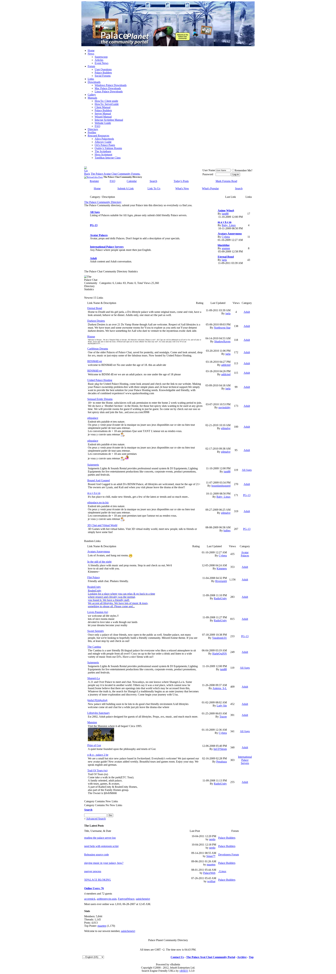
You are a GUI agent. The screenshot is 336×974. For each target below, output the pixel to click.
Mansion (92, 722)
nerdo (212, 839)
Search (153, 181)
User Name (208, 170)
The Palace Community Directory (102, 202)
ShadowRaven (222, 341)
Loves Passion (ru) (97, 612)
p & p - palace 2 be (97, 754)
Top (251, 957)
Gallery (92, 94)
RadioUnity (220, 598)
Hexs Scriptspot (103, 154)
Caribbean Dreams (97, 348)
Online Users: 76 (94, 888)
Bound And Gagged (98, 480)
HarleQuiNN (219, 653)
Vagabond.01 (219, 637)
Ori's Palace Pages (105, 145)
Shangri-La (93, 678)
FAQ (97, 126)
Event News (101, 63)
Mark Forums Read (226, 181)
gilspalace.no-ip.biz (98, 502)
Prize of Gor (94, 745)
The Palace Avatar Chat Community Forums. (115, 173)
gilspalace (92, 417)
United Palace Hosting (99, 380)
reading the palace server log (100, 837)
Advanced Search (96, 818)
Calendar (132, 181)
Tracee (223, 716)
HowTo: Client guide (106, 100)
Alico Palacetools (104, 138)
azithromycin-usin (107, 898)
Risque (91, 336)
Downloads (94, 82)
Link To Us (154, 188)
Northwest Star (222, 327)
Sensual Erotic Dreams (100, 399)
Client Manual (102, 107)
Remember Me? (243, 170)
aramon (226, 248)
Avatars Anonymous (230, 233)
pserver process (92, 871)
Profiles (92, 132)
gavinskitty (224, 407)
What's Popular (210, 188)
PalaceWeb (209, 872)
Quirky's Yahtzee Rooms (108, 148)
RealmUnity (94, 586)
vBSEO (183, 970)
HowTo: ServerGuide (107, 104)
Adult (93, 258)
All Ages (95, 212)
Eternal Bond (226, 256)
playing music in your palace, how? (103, 862)
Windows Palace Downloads (111, 85)
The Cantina (94, 646)
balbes (226, 530)
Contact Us (177, 957)
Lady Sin (222, 705)
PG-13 (93, 225)
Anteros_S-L (219, 688)
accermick (89, 898)
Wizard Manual (103, 116)
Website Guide (103, 122)
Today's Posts (181, 181)
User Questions (103, 69)
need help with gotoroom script (101, 846)
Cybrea (226, 236)
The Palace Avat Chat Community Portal (210, 957)
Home (91, 50)
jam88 (225, 213)
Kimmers (222, 568)
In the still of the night (99, 561)
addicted (225, 364)
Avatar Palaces (99, 235)
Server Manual (103, 113)
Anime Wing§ (226, 210)
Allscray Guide (103, 141)
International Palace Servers (107, 246)
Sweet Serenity (95, 630)
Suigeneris (93, 464)
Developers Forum (228, 854)
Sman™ (210, 856)
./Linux (222, 871)
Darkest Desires (96, 320)
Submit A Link (125, 188)
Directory (93, 129)
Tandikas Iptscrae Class (108, 157)
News (91, 53)
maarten (211, 864)
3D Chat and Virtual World (102, 525)
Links (91, 78)
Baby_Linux (229, 225)
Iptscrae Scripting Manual (109, 119)
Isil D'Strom (220, 748)
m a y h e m (224, 222)
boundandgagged (220, 485)
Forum (91, 66)
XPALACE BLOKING (97, 879)
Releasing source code (96, 854)
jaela (224, 259)
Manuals (92, 97)
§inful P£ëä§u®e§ (97, 700)
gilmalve (225, 428)
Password (207, 174)
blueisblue (224, 245)
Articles (99, 59)
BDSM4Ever (94, 361)
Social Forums (103, 75)
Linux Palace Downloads (109, 91)
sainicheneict (143, 898)
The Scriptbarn (103, 151)
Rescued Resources (98, 135)
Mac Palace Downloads (108, 88)
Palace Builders (103, 72)
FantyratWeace (126, 898)
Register (94, 181)
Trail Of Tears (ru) (97, 770)
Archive (242, 957)
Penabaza (221, 761)
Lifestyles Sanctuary (98, 712)
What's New (182, 188)
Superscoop (101, 56)
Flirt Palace (93, 577)
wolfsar (211, 881)
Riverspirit (221, 581)
